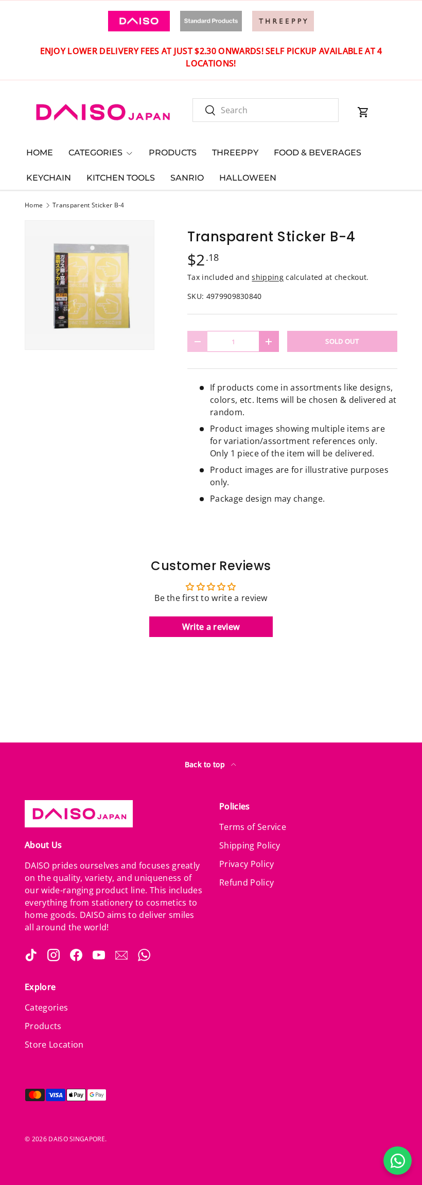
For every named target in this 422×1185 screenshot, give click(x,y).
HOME (39, 152)
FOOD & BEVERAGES (317, 152)
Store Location (54, 1044)
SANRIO (187, 178)
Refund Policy (246, 882)
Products (43, 1026)
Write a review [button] (211, 626)
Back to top (206, 764)
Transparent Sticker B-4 (88, 205)
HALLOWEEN (247, 178)
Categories (46, 1007)
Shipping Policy (249, 845)
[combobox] (265, 110)
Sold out (342, 341)
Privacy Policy (246, 864)
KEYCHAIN (48, 178)
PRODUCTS (173, 152)
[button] (363, 112)
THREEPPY (235, 152)
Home (34, 205)
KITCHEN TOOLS (120, 178)
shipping (268, 277)
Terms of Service (252, 827)
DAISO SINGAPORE (76, 1139)
